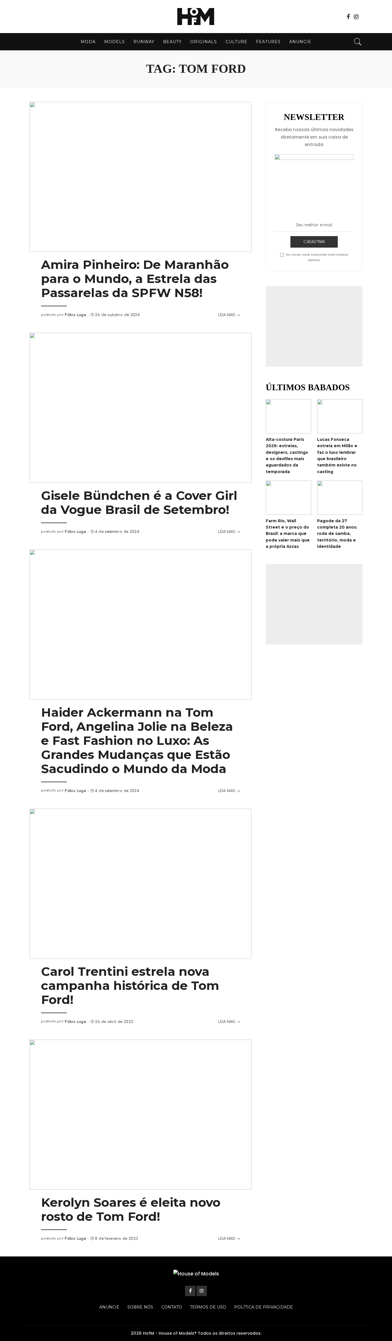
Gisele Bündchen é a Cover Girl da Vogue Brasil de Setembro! (139, 502)
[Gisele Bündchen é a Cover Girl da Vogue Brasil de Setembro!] (140, 408)
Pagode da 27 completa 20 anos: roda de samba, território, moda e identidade (337, 534)
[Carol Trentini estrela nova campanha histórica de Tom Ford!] (140, 884)
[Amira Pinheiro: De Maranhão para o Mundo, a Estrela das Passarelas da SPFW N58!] (140, 177)
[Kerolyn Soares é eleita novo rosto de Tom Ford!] (140, 1115)
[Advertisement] (314, 326)
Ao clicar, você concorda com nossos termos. (317, 257)
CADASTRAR (314, 242)
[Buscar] (357, 41)
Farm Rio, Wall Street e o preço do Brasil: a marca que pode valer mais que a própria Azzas (288, 534)
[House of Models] (196, 16)
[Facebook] (348, 16)
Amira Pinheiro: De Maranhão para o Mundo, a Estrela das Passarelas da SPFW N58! (135, 278)
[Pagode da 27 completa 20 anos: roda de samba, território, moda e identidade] (339, 498)
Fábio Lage (75, 315)
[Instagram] (356, 16)
